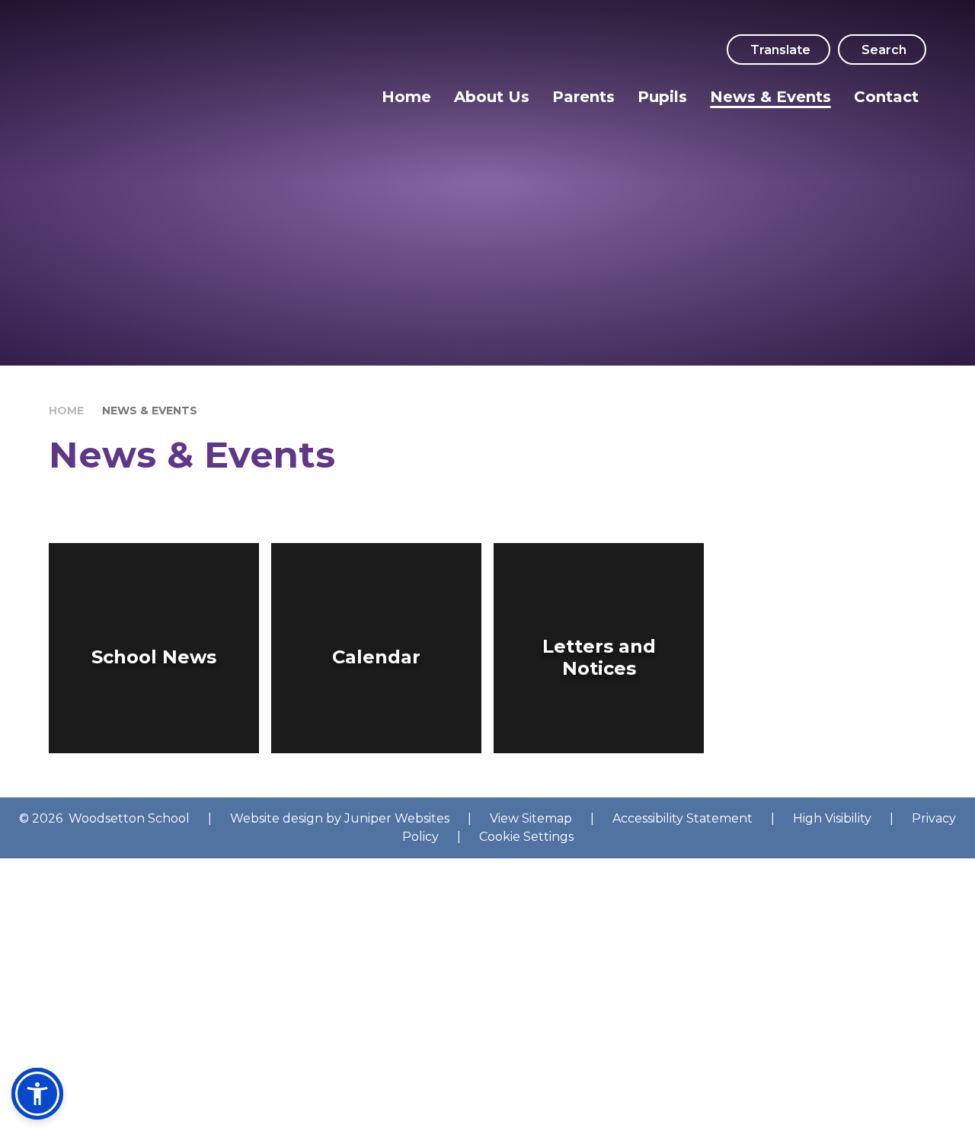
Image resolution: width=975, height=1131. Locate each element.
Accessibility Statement (682, 818)
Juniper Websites (396, 818)
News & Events (149, 410)
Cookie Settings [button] (526, 836)
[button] (37, 1094)
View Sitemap (531, 818)
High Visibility (832, 818)
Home (66, 410)
